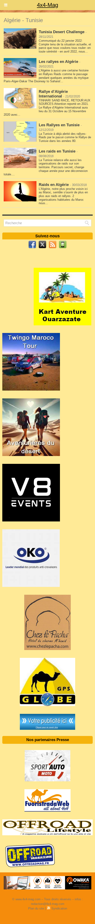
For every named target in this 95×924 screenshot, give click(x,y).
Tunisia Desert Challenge (61, 32)
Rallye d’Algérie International (53, 93)
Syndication (59, 908)
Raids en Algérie (54, 184)
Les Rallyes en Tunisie (59, 125)
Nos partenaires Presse (47, 740)
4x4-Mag (47, 5)
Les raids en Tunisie (57, 151)
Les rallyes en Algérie (58, 61)
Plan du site (36, 908)
